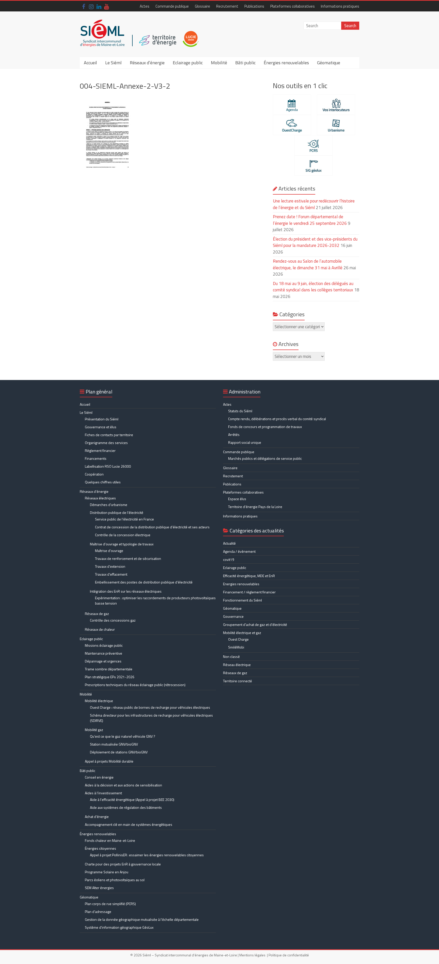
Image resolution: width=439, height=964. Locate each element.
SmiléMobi (236, 647)
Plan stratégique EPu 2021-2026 (109, 676)
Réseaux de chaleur (100, 629)
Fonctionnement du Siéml (242, 600)
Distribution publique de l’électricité (116, 512)
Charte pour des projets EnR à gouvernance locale (123, 864)
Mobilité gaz (94, 729)
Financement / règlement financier (249, 592)
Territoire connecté (237, 681)
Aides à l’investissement (103, 793)
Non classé (231, 656)
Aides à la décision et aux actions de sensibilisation (123, 785)
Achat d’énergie (97, 816)
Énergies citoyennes (100, 848)
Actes (144, 6)
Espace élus (237, 498)
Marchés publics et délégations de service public (265, 458)
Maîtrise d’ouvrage (109, 550)
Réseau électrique (237, 664)
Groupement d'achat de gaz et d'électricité (255, 624)
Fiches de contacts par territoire (109, 434)
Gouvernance (233, 616)
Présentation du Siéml (101, 419)
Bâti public (245, 62)
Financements (95, 458)
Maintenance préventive (103, 653)
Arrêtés (234, 434)
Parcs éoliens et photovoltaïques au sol (115, 879)
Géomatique (328, 62)
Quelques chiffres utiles (103, 482)
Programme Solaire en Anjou (106, 872)
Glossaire (202, 6)
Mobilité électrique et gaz (242, 632)
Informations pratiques (340, 6)
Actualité (229, 543)
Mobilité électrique (99, 700)
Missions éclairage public (104, 645)
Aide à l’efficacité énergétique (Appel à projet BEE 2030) (132, 799)
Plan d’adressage (98, 911)
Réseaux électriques (100, 498)
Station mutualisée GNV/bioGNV (114, 744)
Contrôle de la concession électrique (122, 535)
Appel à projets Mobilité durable (109, 761)
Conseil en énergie (99, 777)
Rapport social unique (244, 442)
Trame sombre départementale (108, 669)
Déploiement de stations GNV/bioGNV (119, 752)
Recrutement (227, 6)
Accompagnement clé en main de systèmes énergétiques (128, 824)
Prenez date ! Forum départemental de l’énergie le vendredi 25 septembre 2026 (310, 220)
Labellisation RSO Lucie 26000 (108, 466)
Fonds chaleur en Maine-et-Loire (110, 840)
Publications (254, 6)
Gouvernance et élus (100, 427)
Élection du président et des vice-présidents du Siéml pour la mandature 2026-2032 (315, 242)
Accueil (90, 62)
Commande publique (172, 6)
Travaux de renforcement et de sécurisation (128, 558)
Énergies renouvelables (286, 62)
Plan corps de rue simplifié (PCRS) (110, 903)
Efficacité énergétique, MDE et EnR (249, 575)
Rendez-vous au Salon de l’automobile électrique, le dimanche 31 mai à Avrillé (307, 264)
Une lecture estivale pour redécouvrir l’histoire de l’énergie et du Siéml (314, 204)
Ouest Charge (238, 639)
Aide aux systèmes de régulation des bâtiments (126, 807)
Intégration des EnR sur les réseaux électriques (126, 591)
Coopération (94, 474)
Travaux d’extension (110, 566)
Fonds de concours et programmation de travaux (265, 426)
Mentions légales (252, 955)
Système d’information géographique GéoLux (119, 927)
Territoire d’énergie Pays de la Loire (255, 506)
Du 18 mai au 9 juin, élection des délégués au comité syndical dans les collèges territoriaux (313, 286)
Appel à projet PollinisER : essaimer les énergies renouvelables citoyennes (147, 855)
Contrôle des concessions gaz (113, 620)
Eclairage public (188, 62)
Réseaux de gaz (97, 613)
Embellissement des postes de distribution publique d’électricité (144, 582)
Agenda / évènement (239, 551)
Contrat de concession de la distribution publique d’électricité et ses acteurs (152, 527)
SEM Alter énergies (99, 887)
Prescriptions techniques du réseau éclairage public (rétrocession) (135, 684)
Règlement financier (100, 450)
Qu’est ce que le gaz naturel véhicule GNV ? (122, 736)
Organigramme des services (106, 442)
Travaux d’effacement (111, 574)
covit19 (228, 559)
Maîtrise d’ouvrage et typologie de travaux (121, 544)
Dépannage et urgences (103, 661)
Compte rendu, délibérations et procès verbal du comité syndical (277, 418)
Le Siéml (113, 62)
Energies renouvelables (241, 584)
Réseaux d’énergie (147, 62)
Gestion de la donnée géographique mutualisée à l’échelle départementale (142, 919)
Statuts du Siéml (240, 411)
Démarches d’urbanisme (108, 504)
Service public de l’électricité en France (124, 519)
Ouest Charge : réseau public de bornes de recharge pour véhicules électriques (150, 707)
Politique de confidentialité (289, 955)
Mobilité (219, 62)
